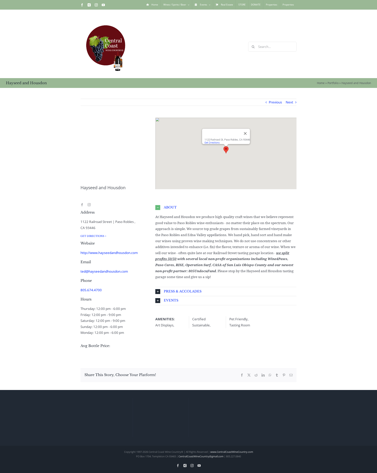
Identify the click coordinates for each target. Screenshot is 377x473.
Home (321, 83)
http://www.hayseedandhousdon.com (109, 252)
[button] (226, 149)
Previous (275, 102)
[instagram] (89, 204)
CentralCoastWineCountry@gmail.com (200, 456)
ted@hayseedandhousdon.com (104, 271)
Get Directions (212, 142)
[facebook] (82, 204)
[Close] (245, 133)
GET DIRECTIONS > (93, 236)
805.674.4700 (91, 290)
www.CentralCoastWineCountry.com (231, 452)
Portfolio (333, 83)
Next (289, 102)
